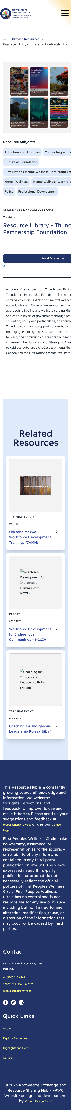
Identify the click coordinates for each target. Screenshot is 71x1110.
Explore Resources (15, 1038)
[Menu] (65, 14)
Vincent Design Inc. (37, 1101)
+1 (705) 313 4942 (14, 977)
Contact (8, 1057)
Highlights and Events (17, 1048)
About (7, 1028)
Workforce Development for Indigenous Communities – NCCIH (30, 634)
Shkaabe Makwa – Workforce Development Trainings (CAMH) (30, 537)
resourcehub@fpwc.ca (17, 824)
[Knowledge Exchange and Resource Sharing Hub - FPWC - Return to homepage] (15, 13)
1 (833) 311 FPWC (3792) (18, 984)
